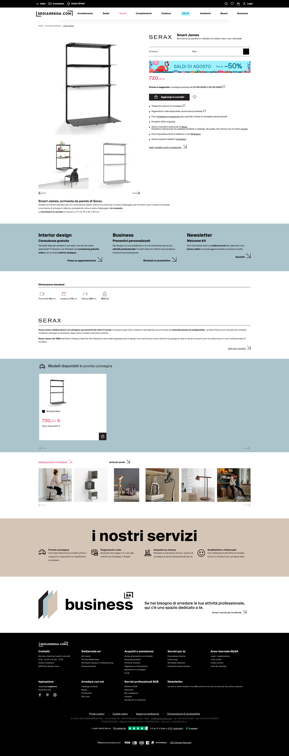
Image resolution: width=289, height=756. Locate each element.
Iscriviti (240, 257)
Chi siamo (86, 656)
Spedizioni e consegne (135, 669)
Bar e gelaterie (131, 693)
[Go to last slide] (42, 193)
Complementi (144, 14)
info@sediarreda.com (161, 718)
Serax (184, 127)
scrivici (244, 129)
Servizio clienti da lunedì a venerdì (54, 656)
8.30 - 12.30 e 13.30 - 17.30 (50, 659)
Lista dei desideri (219, 666)
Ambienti (205, 14)
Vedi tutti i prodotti (237, 348)
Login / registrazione (220, 656)
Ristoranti (129, 689)
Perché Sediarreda (90, 659)
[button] (63, 163)
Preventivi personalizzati (179, 666)
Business (242, 14)
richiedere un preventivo (168, 116)
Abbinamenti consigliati (52, 462)
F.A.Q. (127, 673)
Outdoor (166, 14)
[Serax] (160, 37)
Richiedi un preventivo (156, 260)
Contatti (44, 651)
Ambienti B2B (130, 686)
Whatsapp (195, 134)
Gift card (85, 696)
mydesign (47, 686)
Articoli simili (117, 462)
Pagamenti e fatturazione (136, 666)
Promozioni (86, 693)
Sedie (106, 14)
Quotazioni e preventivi (135, 700)
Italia (42, 4)
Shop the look (44, 689)
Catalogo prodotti (89, 686)
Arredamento (85, 14)
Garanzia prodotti (132, 659)
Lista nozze (173, 659)
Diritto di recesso (132, 662)
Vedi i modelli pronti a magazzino (165, 147)
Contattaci (181, 139)
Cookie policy (120, 714)
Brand (224, 14)
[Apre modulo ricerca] (226, 4)
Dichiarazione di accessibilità (183, 714)
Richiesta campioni (176, 662)
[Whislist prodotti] (232, 4)
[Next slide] (136, 193)
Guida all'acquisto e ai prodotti (138, 656)
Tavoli (122, 14)
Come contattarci (46, 662)
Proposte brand (88, 666)
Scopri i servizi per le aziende (227, 612)
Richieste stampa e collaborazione (97, 662)
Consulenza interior (177, 656)
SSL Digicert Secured (180, 742)
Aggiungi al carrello (172, 97)
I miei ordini (216, 659)
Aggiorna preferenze (147, 714)
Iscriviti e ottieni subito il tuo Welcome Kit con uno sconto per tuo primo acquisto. (205, 686)
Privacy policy (96, 714)
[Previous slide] (43, 448)
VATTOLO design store (48, 666)
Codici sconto (217, 662)
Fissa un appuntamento (81, 260)
